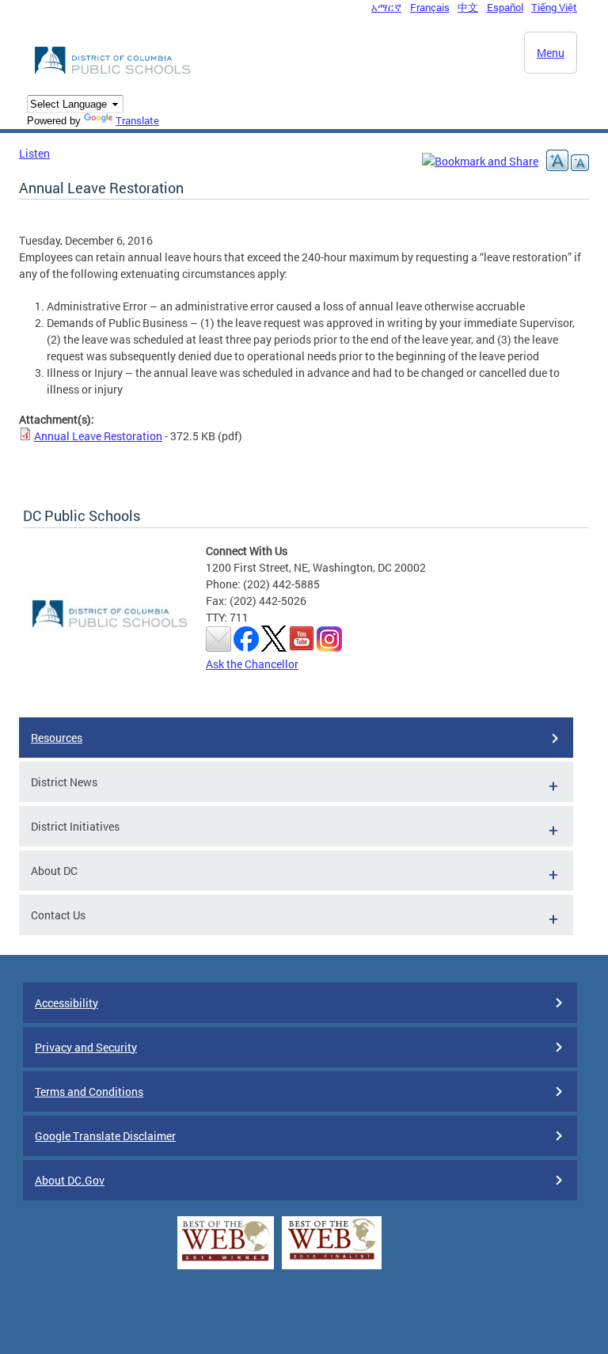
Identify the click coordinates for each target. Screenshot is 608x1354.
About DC (54, 870)
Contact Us (58, 914)
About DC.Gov (69, 1180)
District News (64, 781)
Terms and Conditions (89, 1091)
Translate (137, 120)
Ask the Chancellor (252, 663)
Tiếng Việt (554, 7)
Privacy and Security (86, 1047)
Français (430, 7)
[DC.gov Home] (114, 71)
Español (505, 7)
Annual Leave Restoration (98, 435)
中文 (468, 7)
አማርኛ (386, 7)
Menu (550, 52)
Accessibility (66, 1002)
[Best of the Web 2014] (226, 1261)
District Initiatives (75, 826)
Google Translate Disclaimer (105, 1135)
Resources (56, 737)
